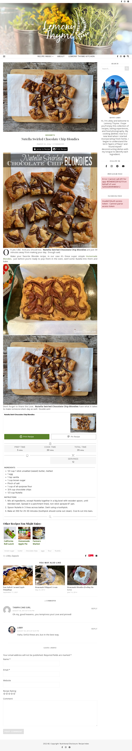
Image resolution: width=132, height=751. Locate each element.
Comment (8, 698)
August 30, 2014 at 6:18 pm (23, 611)
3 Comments (58, 143)
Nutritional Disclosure (69, 743)
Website (7, 680)
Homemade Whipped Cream (46, 587)
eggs (43, 551)
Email (6, 670)
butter (20, 551)
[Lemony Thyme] (66, 30)
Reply (94, 608)
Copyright (55, 743)
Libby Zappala (12, 556)
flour (50, 551)
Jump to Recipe (43, 149)
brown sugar (9, 551)
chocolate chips (32, 551)
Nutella (57, 551)
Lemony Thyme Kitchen (81, 56)
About (61, 56)
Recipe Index (44, 56)
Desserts (50, 135)
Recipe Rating (9, 691)
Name (7, 659)
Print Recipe (61, 149)
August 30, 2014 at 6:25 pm (28, 631)
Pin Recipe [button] (75, 437)
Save (91, 556)
